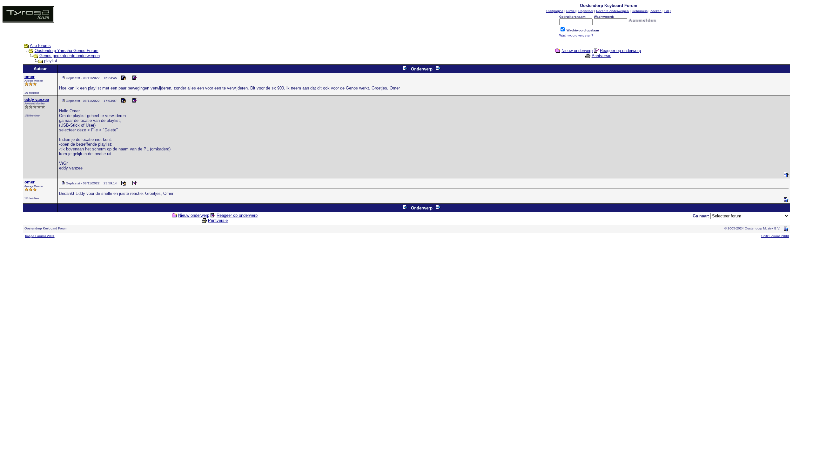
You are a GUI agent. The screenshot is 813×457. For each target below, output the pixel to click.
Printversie (601, 55)
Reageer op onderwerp (620, 50)
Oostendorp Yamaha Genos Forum (66, 50)
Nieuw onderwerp (577, 50)
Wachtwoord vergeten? (576, 35)
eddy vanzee (36, 99)
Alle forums (40, 45)
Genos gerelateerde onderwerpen (69, 55)
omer (29, 76)
